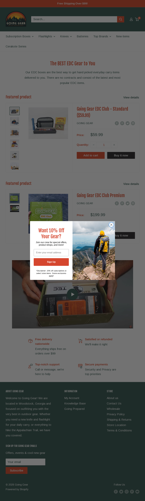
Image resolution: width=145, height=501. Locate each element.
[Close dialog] (111, 224)
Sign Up (51, 262)
